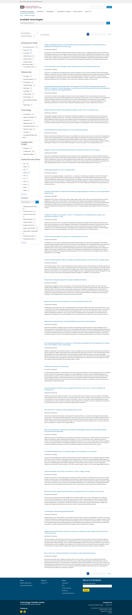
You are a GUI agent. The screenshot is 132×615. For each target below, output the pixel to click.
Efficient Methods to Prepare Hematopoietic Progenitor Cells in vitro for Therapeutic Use (71, 110)
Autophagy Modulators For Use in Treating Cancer (59, 170)
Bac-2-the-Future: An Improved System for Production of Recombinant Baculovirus (70, 553)
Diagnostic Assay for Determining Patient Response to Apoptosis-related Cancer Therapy (72, 150)
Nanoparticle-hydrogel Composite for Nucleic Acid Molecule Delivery (65, 280)
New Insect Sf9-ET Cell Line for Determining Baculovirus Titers (63, 410)
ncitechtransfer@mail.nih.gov (95, 605)
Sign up (86, 590)
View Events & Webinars (26, 585)
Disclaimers (65, 590)
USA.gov (110, 612)
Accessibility (65, 583)
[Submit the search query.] (108, 23)
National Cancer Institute (106, 611)
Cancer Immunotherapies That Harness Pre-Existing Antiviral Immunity (66, 236)
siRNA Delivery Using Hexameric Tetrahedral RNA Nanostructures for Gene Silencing (69, 321)
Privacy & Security (66, 588)
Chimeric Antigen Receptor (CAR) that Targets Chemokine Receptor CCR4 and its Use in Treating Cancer (76, 260)
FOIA (63, 585)
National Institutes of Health (105, 609)
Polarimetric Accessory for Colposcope (56, 366)
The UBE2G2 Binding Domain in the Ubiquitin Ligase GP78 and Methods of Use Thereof (70, 451)
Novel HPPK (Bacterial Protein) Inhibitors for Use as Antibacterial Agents (66, 130)
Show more (24, 194)
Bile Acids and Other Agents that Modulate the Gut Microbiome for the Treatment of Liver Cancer (74, 491)
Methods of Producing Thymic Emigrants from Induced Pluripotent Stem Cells (68, 301)
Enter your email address (89, 583)
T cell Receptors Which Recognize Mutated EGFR (59, 511)
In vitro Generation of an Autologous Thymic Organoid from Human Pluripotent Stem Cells (72, 66)
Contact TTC (44, 583)
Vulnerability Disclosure (68, 593)
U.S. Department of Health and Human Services (101, 608)
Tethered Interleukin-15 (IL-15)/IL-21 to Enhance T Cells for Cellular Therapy (67, 471)
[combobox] (99, 7)
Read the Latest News (25, 583)
